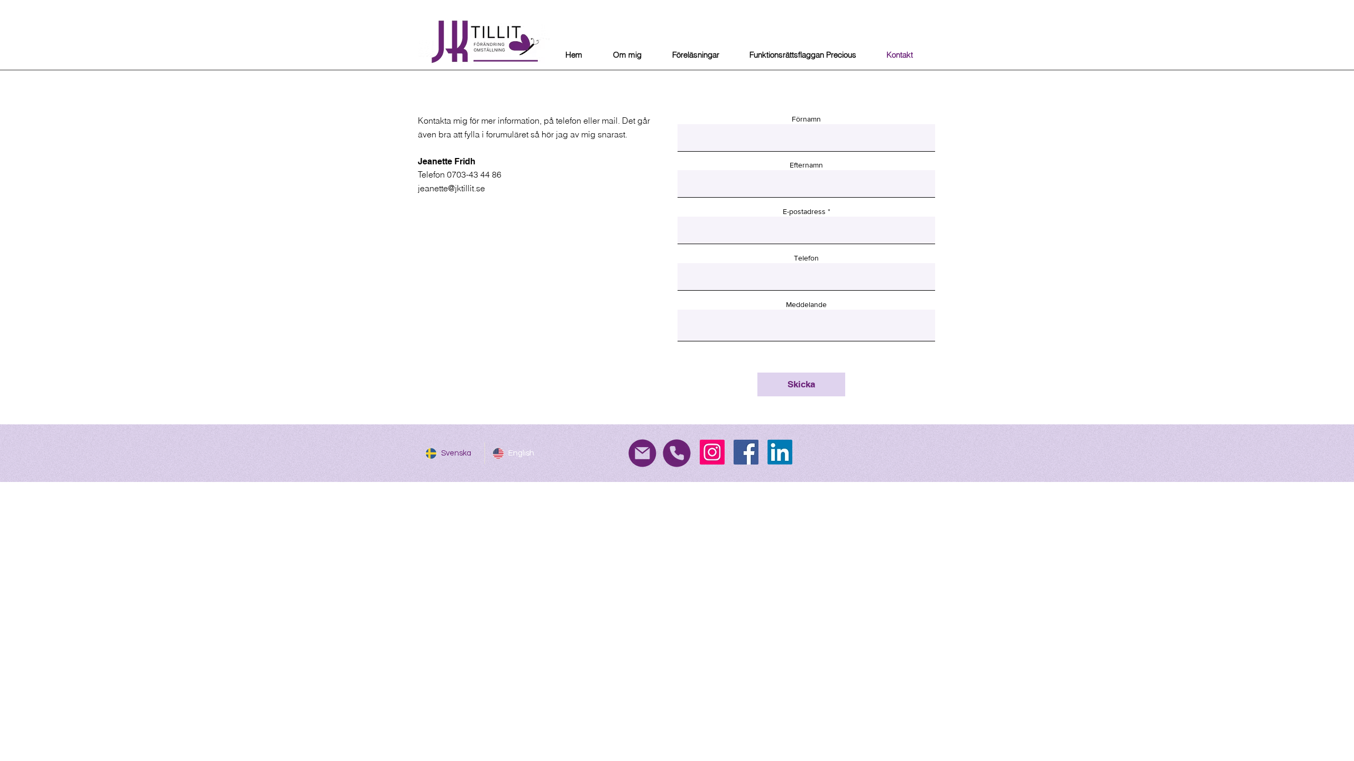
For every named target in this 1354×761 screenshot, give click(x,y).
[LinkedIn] (779, 452)
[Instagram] (712, 452)
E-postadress (804, 211)
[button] (695, 55)
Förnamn (806, 119)
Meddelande (806, 304)
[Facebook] (746, 452)
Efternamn (806, 165)
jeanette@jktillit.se (451, 188)
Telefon (806, 258)
